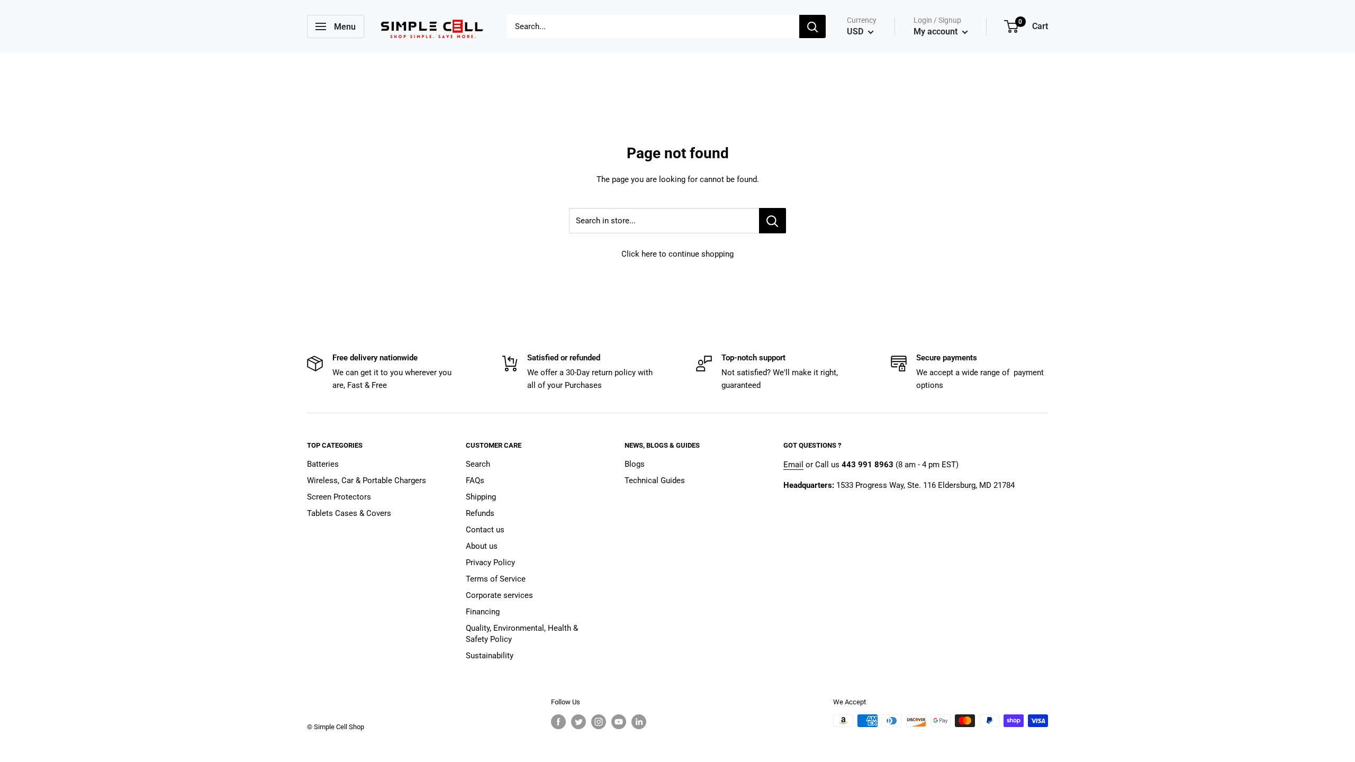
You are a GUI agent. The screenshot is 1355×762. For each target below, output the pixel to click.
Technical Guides (655, 480)
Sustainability (489, 655)
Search (478, 464)
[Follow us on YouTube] (618, 721)
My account (937, 31)
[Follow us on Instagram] (598, 721)
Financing (483, 611)
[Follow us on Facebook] (558, 721)
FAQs (475, 480)
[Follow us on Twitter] (578, 721)
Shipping (481, 497)
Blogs (635, 464)
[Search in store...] (772, 220)
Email (793, 464)
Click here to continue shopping (677, 254)
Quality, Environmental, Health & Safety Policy (522, 633)
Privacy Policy (490, 562)
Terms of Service (496, 579)
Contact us (485, 529)
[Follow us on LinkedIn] (638, 721)
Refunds (480, 513)
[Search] (812, 26)
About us (482, 546)
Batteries (323, 464)
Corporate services (499, 595)
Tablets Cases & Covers (349, 513)
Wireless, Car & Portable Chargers (366, 480)
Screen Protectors (339, 497)
